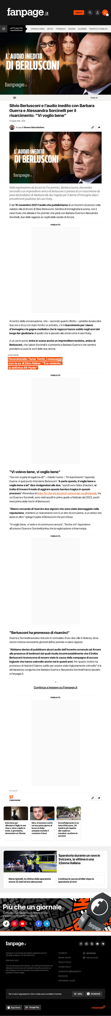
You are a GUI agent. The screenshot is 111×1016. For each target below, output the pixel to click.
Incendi (71, 29)
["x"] (30, 923)
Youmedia (62, 953)
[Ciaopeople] (98, 1008)
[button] (99, 127)
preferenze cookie (66, 981)
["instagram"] (14, 923)
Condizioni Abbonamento (69, 971)
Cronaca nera (38, 29)
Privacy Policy (64, 962)
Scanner (82, 29)
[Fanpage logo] (24, 12)
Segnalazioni (64, 957)
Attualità (16, 28)
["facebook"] (38, 923)
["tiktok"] (6, 923)
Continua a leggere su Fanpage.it (55, 687)
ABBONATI (78, 12)
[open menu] (3, 28)
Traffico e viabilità (98, 29)
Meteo (50, 29)
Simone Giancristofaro (34, 127)
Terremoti (61, 29)
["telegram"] (46, 923)
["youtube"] (22, 923)
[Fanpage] (16, 944)
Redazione (63, 976)
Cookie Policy (64, 967)
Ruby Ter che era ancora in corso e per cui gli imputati (66, 493)
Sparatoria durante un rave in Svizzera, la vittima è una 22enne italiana (79, 859)
